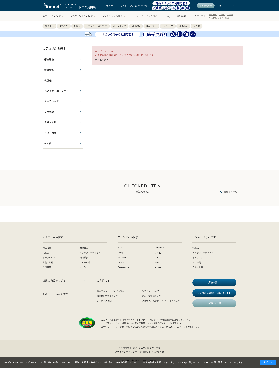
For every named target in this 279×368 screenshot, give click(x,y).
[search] (168, 16)
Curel (157, 257)
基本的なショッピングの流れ (110, 291)
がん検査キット (216, 17)
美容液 (230, 14)
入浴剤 (222, 14)
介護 (227, 17)
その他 (196, 26)
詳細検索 (181, 16)
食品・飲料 (151, 26)
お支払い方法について (107, 296)
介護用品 (183, 26)
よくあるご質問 (125, 5)
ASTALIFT (122, 257)
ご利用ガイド (109, 5)
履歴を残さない (232, 192)
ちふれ (158, 252)
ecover (158, 267)
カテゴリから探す (52, 16)
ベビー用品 (168, 26)
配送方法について (150, 291)
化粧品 (77, 26)
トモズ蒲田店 (87, 7)
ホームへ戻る (102, 59)
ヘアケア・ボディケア (96, 26)
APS (120, 247)
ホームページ (179, 327)
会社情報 (144, 351)
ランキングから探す (112, 16)
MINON (121, 262)
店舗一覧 (212, 282)
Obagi (120, 252)
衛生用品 (49, 26)
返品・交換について (151, 296)
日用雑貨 (136, 26)
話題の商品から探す (54, 280)
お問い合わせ (141, 5)
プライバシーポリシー (126, 351)
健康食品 (64, 26)
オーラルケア (119, 26)
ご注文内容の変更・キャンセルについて (161, 301)
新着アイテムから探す (55, 294)
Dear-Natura (123, 267)
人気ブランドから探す (81, 16)
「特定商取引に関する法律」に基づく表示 (139, 348)
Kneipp (158, 262)
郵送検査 (213, 14)
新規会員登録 (205, 5)
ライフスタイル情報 (206, 293)
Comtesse (159, 247)
